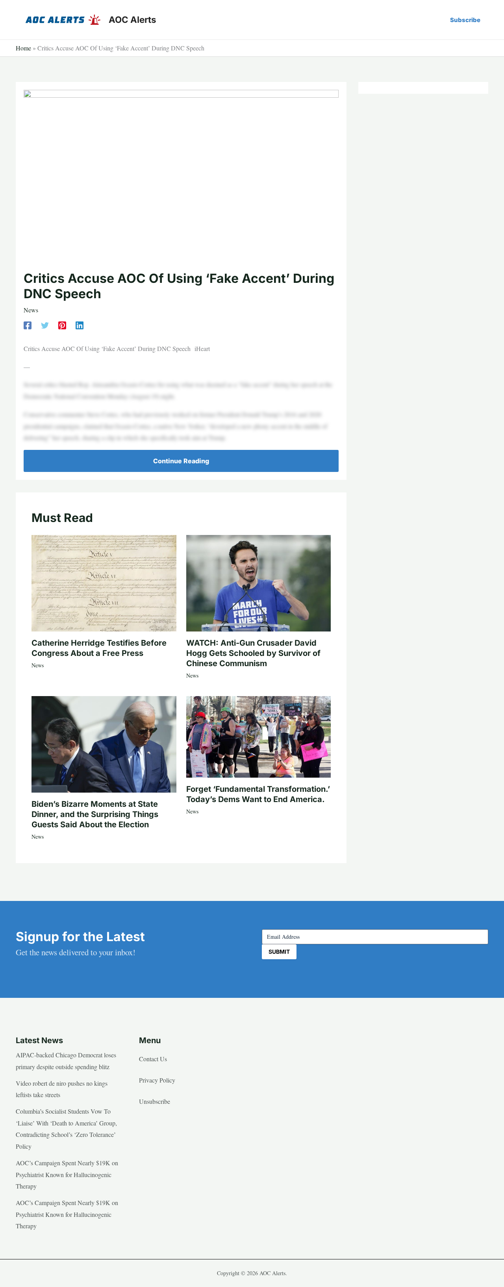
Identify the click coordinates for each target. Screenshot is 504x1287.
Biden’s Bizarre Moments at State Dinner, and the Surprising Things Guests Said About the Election (95, 814)
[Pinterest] (62, 324)
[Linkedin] (79, 324)
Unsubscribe (154, 1101)
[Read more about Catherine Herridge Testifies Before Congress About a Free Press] (104, 582)
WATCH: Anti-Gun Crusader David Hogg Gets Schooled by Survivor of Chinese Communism (253, 653)
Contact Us (153, 1059)
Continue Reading (181, 461)
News (31, 310)
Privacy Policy (157, 1080)
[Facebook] (28, 324)
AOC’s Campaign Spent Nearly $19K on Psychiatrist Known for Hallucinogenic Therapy (67, 1174)
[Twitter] (45, 324)
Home (23, 48)
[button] (465, 20)
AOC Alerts (132, 19)
